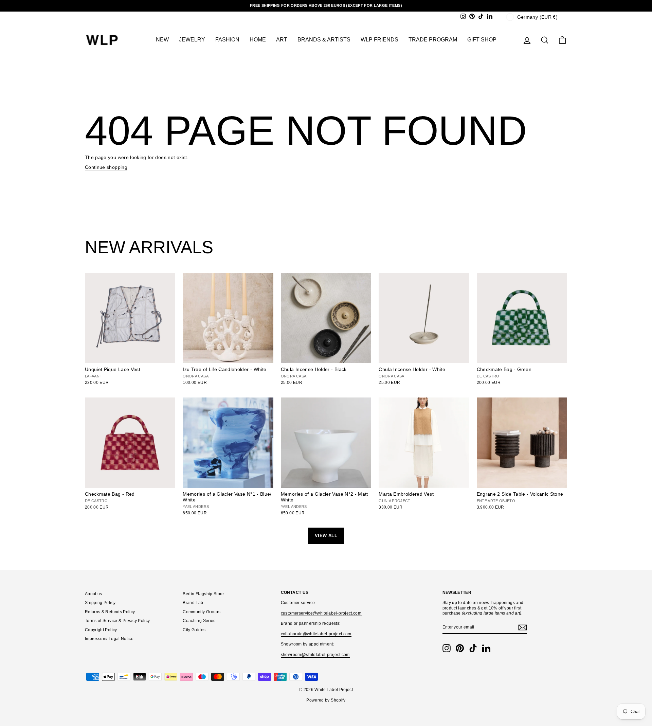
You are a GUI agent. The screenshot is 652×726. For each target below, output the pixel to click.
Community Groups (201, 611)
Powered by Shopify (325, 700)
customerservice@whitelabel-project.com (322, 613)
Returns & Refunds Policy (110, 611)
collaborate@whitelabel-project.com (316, 634)
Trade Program (433, 39)
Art (281, 39)
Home (258, 39)
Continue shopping (106, 167)
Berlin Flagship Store (203, 593)
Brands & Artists (323, 39)
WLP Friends (379, 39)
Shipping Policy (100, 602)
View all (326, 535)
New (162, 39)
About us (93, 593)
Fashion (227, 39)
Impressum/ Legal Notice (109, 638)
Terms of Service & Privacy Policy (117, 620)
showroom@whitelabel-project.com (315, 654)
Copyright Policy (101, 629)
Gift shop (481, 39)
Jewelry (192, 39)
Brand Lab (193, 602)
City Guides (194, 629)
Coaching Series (199, 620)
